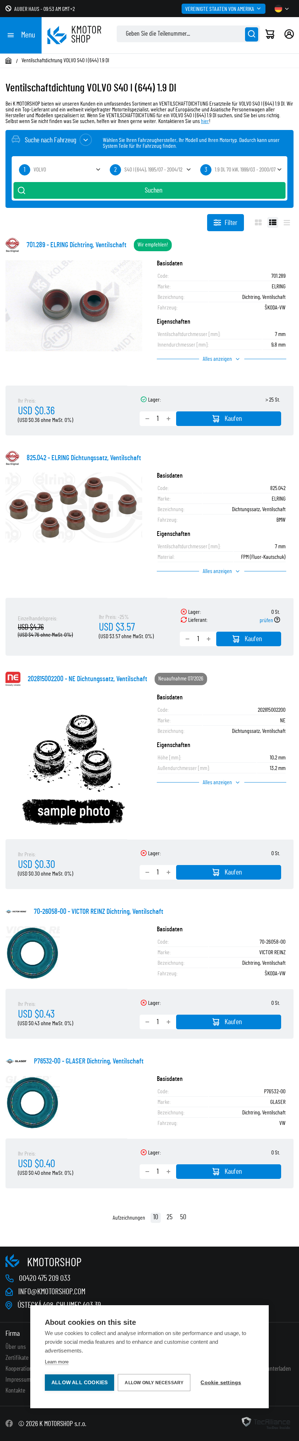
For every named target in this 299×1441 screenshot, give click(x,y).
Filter (231, 222)
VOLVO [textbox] (40, 170)
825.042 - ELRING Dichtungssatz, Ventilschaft (84, 458)
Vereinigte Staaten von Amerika (219, 9)
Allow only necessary (154, 1382)
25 (169, 1217)
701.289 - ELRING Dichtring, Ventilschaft (77, 245)
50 (183, 1217)
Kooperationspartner (28, 1369)
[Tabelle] (272, 222)
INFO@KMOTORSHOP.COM (51, 1292)
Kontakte (15, 1390)
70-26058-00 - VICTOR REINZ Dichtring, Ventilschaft (98, 911)
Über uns (15, 1347)
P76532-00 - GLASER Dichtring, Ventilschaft (89, 1061)
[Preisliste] (287, 222)
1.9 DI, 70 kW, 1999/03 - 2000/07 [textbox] (245, 170)
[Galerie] (258, 222)
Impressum (18, 1380)
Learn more (57, 1362)
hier (205, 121)
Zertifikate (16, 1358)
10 (155, 1217)
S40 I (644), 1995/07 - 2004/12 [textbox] (153, 170)
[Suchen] (251, 34)
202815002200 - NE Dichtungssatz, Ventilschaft (87, 679)
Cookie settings (221, 1382)
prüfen (267, 620)
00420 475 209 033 (44, 1278)
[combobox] (58, 170)
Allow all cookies (79, 1382)
